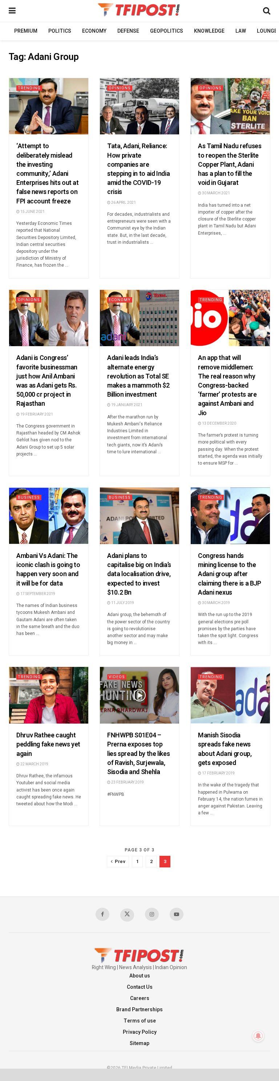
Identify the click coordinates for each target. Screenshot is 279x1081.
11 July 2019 (122, 603)
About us (139, 976)
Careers (139, 998)
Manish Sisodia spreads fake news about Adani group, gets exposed (225, 749)
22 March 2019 (34, 764)
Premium (25, 31)
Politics (59, 31)
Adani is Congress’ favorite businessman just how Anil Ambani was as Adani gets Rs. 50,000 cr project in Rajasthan (46, 381)
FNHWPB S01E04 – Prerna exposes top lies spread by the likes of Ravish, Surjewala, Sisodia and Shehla (138, 753)
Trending (29, 88)
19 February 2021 (36, 414)
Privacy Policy (140, 1032)
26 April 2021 (123, 202)
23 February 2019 (127, 782)
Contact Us (140, 987)
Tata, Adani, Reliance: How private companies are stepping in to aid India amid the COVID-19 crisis (138, 169)
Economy (94, 31)
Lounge (267, 31)
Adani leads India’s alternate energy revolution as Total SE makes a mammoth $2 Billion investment (138, 376)
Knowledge (209, 31)
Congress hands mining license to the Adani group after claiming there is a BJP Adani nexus (229, 574)
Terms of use (140, 1021)
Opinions (120, 88)
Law (240, 31)
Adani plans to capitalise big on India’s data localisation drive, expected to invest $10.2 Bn (139, 574)
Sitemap (139, 1043)
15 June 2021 (32, 211)
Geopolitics (166, 31)
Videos (117, 677)
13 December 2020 (218, 423)
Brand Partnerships (139, 1009)
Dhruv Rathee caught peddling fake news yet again (48, 744)
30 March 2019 (215, 603)
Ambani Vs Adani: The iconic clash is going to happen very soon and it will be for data (48, 569)
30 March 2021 (215, 193)
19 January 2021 (126, 405)
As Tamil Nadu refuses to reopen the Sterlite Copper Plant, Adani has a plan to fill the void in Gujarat (229, 164)
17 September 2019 (37, 593)
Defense (128, 31)
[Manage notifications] (258, 1036)
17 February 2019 (218, 773)
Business (29, 497)
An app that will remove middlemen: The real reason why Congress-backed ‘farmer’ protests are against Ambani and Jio (227, 385)
